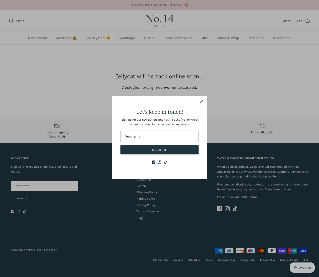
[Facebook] (153, 162)
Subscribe (159, 149)
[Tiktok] (165, 162)
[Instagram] (159, 162)
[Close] (202, 101)
